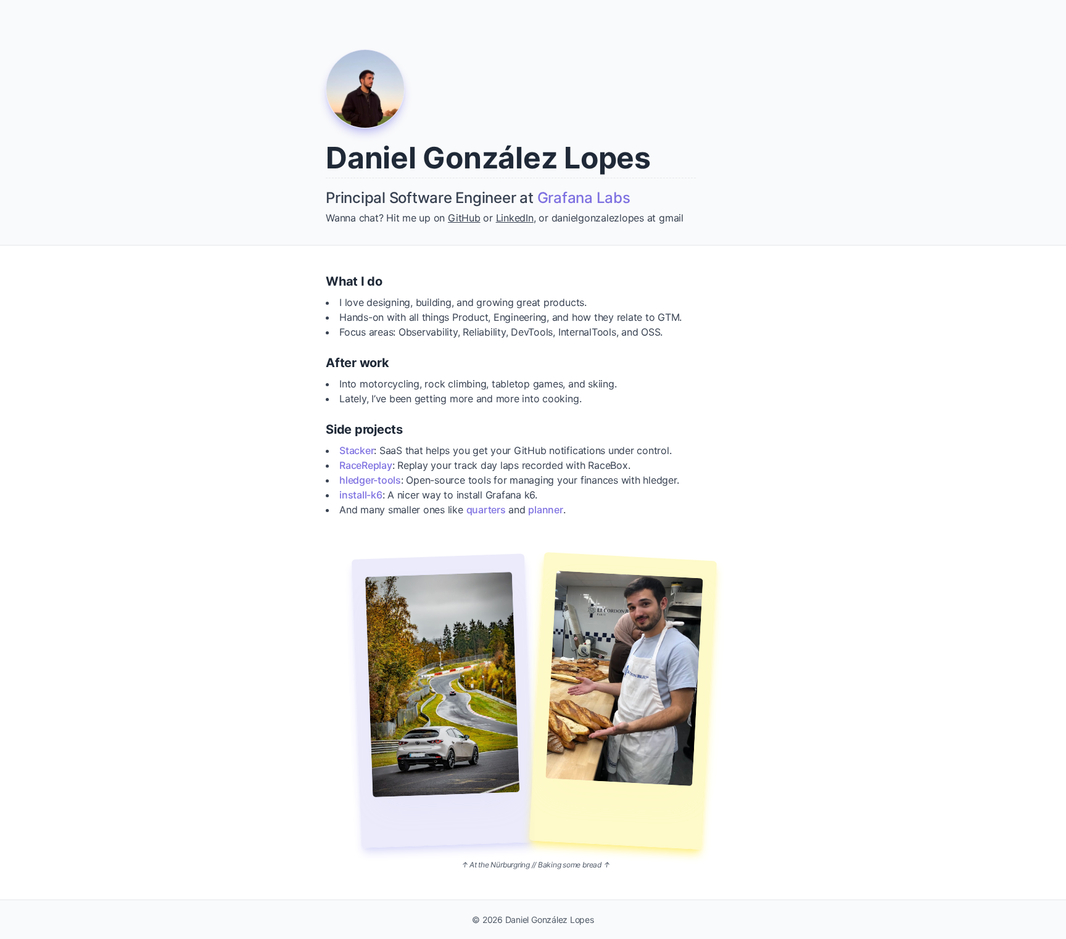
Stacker (356, 450)
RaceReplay (365, 465)
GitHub (464, 218)
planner (545, 509)
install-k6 (360, 495)
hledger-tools (370, 480)
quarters (486, 509)
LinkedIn (515, 218)
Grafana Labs (583, 198)
